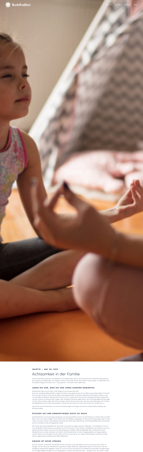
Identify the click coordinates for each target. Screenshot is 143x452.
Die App (118, 5)
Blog (135, 5)
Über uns (108, 5)
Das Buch (127, 5)
